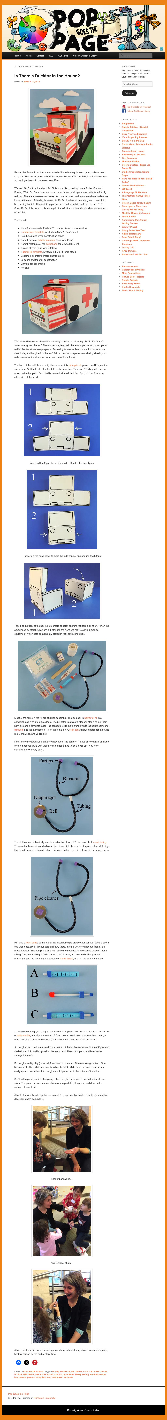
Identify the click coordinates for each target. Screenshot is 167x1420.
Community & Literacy (133, 151)
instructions (47, 1374)
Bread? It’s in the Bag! (133, 140)
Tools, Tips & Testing (132, 290)
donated (18, 729)
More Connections (131, 273)
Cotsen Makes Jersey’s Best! (136, 202)
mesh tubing (99, 842)
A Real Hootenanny (131, 233)
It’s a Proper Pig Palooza (134, 137)
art (72, 1371)
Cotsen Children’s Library (85, 55)
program (31, 1377)
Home (18, 55)
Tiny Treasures (129, 157)
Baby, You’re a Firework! (134, 133)
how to (38, 1374)
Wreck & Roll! (129, 216)
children (78, 1371)
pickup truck (75, 365)
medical (94, 1374)
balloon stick (23, 1035)
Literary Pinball (129, 226)
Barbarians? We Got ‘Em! (135, 254)
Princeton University (147, 1395)
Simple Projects (130, 280)
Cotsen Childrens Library (138, 111)
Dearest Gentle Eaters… (134, 185)
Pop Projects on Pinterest (139, 106)
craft (85, 1371)
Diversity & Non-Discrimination (83, 1410)
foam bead (31, 942)
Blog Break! (128, 123)
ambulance (65, 1371)
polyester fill (90, 717)
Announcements (130, 266)
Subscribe (129, 93)
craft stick (74, 729)
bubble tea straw (46, 240)
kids (56, 1374)
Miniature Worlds (130, 161)
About (28, 55)
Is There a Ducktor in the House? (47, 76)
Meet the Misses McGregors (136, 212)
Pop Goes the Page (18, 1393)
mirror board (66, 958)
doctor (104, 1371)
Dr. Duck (18, 1374)
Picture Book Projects (33, 1371)
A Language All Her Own (134, 192)
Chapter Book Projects (133, 269)
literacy (85, 1374)
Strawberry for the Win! (133, 154)
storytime (68, 1377)
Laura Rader (68, 1374)
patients (22, 1377)
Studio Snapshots (131, 286)
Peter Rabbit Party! (131, 237)
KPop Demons (129, 250)
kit (60, 1374)
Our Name (63, 55)
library (78, 1374)
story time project (55, 1377)
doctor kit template (32, 251)
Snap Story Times (131, 283)
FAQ (51, 55)
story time (41, 1377)
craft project (94, 1371)
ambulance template (33, 232)
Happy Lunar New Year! (133, 230)
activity (55, 1371)
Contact (40, 55)
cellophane (51, 243)
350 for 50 (127, 188)
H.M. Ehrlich (28, 1374)
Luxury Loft (128, 247)
